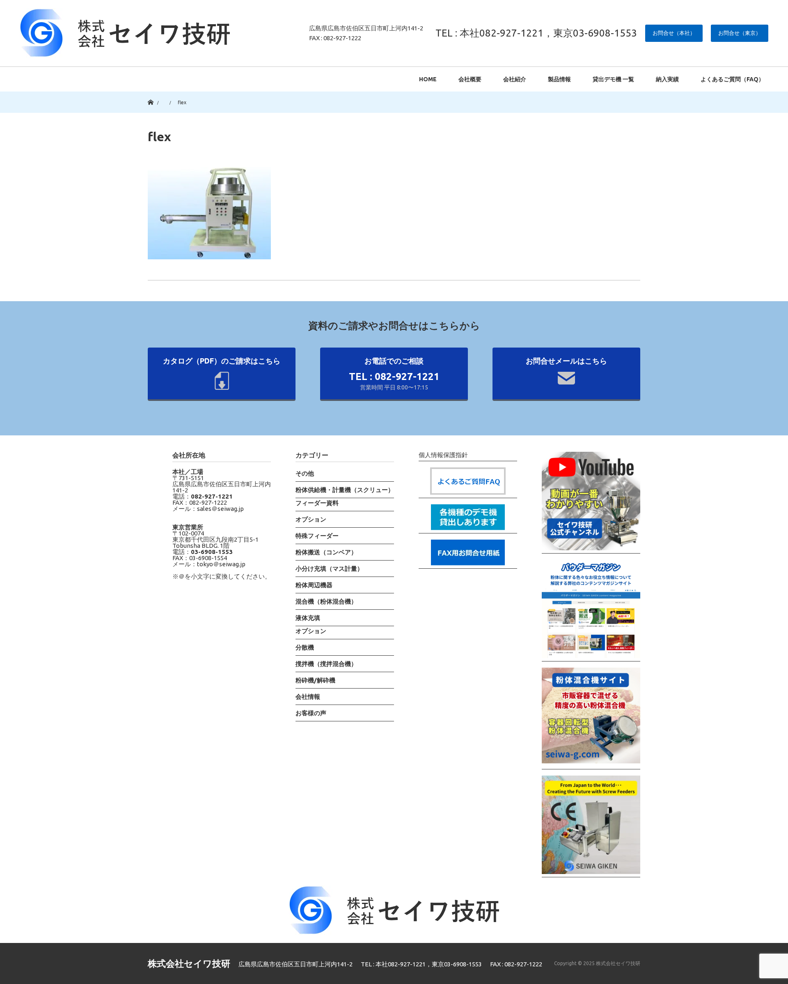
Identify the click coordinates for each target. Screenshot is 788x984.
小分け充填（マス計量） (329, 568)
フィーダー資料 (317, 502)
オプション (311, 519)
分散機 (305, 647)
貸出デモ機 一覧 (613, 79)
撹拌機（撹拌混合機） (326, 663)
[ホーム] (150, 95)
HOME (428, 79)
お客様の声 (311, 712)
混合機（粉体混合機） (326, 601)
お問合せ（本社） (674, 33)
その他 (305, 473)
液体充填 (308, 617)
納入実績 (667, 79)
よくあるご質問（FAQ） (732, 79)
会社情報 (308, 696)
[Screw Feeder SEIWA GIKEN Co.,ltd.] (591, 826)
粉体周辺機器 (314, 584)
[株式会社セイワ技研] (125, 32)
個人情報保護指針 (443, 455)
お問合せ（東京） (739, 33)
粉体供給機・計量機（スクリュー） (345, 489)
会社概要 (469, 79)
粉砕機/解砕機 (315, 680)
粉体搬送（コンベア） (326, 552)
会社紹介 (514, 79)
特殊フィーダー (317, 535)
